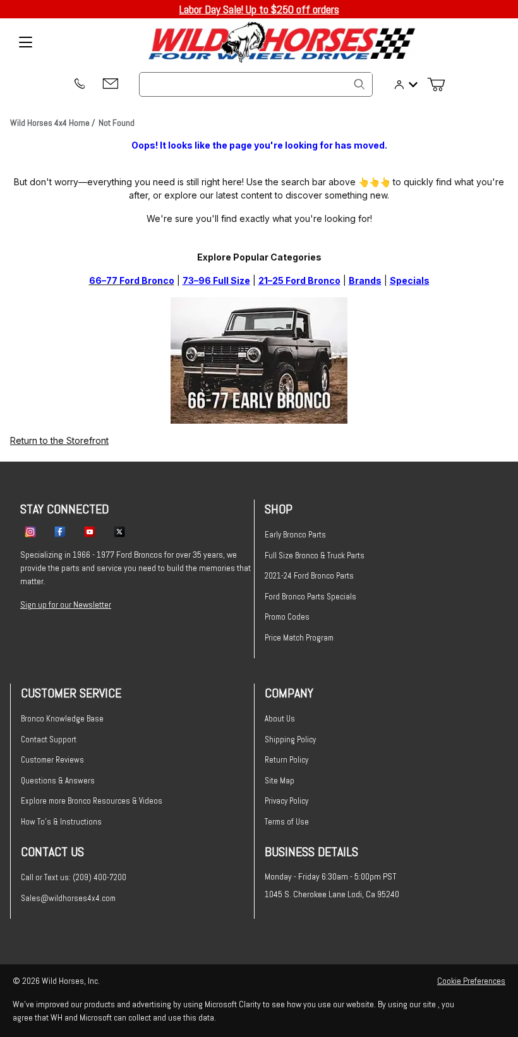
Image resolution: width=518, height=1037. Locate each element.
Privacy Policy (286, 800)
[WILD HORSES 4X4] (281, 42)
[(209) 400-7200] (79, 84)
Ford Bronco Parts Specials (310, 596)
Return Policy (286, 759)
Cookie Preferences (471, 980)
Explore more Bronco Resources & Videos (91, 800)
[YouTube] (89, 531)
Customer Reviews (52, 759)
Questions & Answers (58, 780)
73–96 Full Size (216, 280)
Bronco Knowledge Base (62, 718)
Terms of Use (287, 821)
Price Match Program (299, 637)
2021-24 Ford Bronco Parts (309, 575)
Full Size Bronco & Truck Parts (314, 555)
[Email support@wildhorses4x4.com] (110, 84)
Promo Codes (287, 616)
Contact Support (48, 739)
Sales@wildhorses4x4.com (68, 898)
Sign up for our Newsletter (65, 604)
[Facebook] (60, 531)
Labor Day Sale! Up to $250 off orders (259, 9)
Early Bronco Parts (295, 534)
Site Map (279, 780)
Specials (410, 280)
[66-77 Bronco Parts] (259, 359)
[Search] (359, 84)
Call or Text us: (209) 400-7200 (73, 877)
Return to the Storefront (59, 440)
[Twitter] (119, 531)
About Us (280, 718)
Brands (365, 280)
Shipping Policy (290, 739)
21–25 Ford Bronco (299, 280)
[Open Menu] (25, 42)
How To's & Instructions (61, 821)
